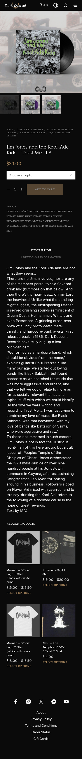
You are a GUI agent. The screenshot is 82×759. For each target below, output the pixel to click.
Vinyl (28, 221)
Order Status (41, 732)
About (41, 712)
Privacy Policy (41, 719)
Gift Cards (41, 739)
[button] (44, 5)
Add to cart (45, 189)
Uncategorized (15, 221)
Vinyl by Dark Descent (32, 133)
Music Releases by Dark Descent (43, 216)
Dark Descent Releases (30, 130)
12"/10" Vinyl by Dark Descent (38, 211)
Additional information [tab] (41, 257)
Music (20, 216)
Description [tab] (41, 250)
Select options (19, 592)
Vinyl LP (64, 221)
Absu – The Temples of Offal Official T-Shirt (53, 647)
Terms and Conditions (41, 725)
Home (10, 130)
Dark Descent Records (26, 226)
